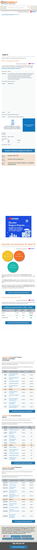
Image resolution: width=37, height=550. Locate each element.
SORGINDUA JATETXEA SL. (14, 429)
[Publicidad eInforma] (18, 237)
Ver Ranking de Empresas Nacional (23, 521)
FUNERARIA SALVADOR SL (13, 383)
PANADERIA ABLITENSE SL (14, 453)
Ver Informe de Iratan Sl (18, 547)
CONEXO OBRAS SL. (12, 485)
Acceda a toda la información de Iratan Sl (18, 292)
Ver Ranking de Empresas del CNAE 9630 (22, 411)
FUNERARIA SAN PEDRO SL (14, 381)
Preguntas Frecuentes (16, 536)
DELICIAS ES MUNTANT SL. (14, 507)
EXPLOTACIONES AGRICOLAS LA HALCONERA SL (12, 516)
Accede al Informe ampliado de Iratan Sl (18, 151)
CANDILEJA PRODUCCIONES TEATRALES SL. (14, 511)
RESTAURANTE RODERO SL (14, 455)
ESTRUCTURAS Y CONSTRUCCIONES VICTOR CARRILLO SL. (14, 496)
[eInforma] (6, 535)
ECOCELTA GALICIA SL (13, 482)
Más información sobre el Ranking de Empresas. (17, 67)
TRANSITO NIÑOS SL (12, 447)
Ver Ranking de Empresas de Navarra (23, 463)
